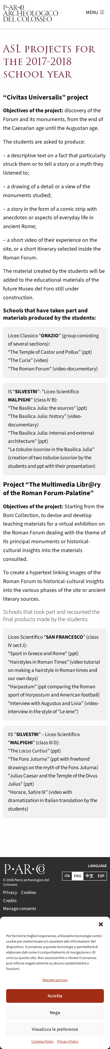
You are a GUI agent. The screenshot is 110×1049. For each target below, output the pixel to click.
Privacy (10, 892)
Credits (9, 900)
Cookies (28, 892)
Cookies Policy (42, 1041)
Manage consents (19, 908)
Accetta (55, 996)
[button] (101, 924)
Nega (55, 1012)
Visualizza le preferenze (55, 1029)
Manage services (55, 980)
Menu (92, 12)
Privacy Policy (68, 1041)
